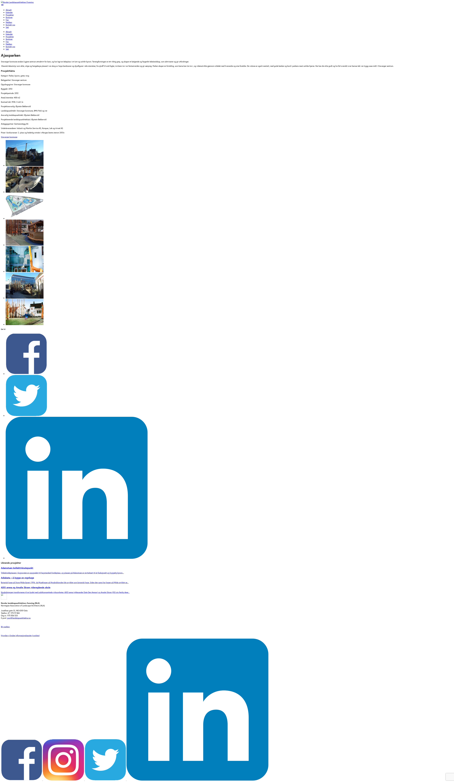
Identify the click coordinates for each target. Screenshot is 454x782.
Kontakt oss (10, 25)
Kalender (9, 12)
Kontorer (9, 17)
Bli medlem (5, 626)
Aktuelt (9, 10)
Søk (7, 27)
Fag (7, 20)
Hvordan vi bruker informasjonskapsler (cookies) (20, 635)
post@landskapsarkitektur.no (19, 618)
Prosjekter (10, 15)
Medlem (9, 22)
